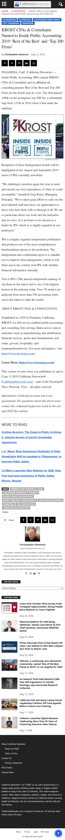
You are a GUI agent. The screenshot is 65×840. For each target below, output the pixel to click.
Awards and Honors (22, 489)
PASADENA (8, 504)
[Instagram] (31, 574)
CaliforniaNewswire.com (17, 381)
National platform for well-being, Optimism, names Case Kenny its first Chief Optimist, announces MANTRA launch (40, 626)
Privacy (27, 832)
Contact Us (7, 758)
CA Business (19, 11)
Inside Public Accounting (18, 496)
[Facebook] (5, 63)
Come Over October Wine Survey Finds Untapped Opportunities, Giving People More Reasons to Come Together (41, 606)
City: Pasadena (11, 23)
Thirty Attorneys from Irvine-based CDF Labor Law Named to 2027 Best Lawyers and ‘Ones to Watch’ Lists (41, 645)
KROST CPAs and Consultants (19, 500)
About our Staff (12, 749)
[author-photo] (32, 534)
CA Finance (25, 19)
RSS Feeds (7, 767)
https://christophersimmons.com (32, 548)
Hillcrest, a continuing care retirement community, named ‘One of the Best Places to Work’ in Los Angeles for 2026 (41, 663)
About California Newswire (13, 744)
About (18, 832)
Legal (35, 832)
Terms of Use (11, 753)
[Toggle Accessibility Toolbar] (58, 833)
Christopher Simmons (17, 54)
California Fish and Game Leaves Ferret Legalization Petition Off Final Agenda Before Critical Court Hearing (41, 703)
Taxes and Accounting (16, 507)
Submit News (8, 772)
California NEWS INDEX (47, 19)
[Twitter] (12, 63)
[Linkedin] (26, 63)
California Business (14, 492)
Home (5, 11)
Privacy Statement (13, 763)
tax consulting (26, 504)
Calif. (40, 489)
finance (33, 492)
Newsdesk (27, 23)
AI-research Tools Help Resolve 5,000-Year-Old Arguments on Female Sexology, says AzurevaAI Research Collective (40, 684)
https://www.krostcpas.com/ (18, 353)
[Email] (34, 63)
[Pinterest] (19, 63)
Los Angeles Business (50, 500)
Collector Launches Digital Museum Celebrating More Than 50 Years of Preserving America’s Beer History (39, 721)
